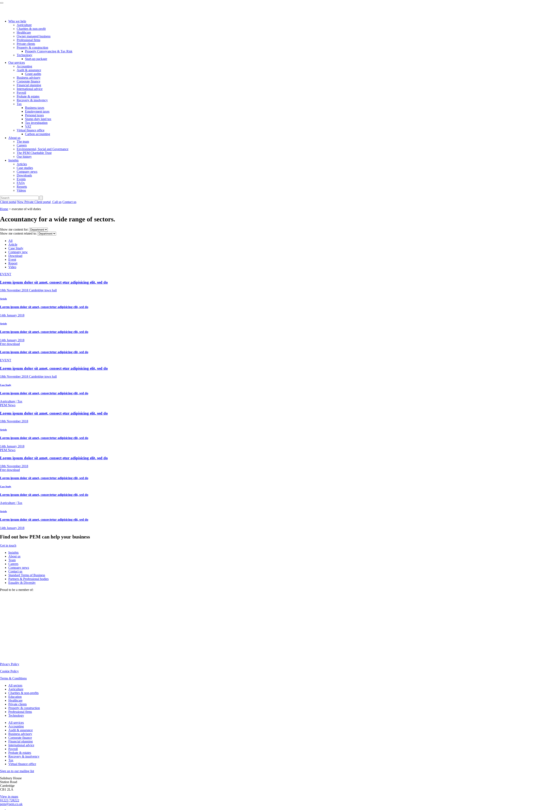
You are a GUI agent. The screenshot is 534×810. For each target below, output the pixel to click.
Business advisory (28, 77)
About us (14, 138)
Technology (24, 55)
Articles (22, 164)
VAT (28, 126)
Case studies (25, 168)
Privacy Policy (9, 664)
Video (12, 267)
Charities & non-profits (23, 693)
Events (21, 179)
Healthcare (24, 32)
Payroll (21, 92)
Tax (19, 104)
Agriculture (24, 25)
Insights (13, 160)
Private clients (26, 44)
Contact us (69, 202)
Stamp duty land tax (38, 119)
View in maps (9, 796)
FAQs (21, 183)
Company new (18, 252)
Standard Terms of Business (26, 575)
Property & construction (32, 47)
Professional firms (28, 40)
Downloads (24, 175)
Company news (27, 171)
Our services (16, 62)
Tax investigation (36, 122)
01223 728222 (9, 800)
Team (12, 560)
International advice (30, 89)
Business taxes (34, 107)
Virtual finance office (30, 130)
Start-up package (36, 59)
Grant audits (33, 74)
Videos (21, 190)
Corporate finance (28, 81)
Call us (57, 202)
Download (15, 256)
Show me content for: (14, 229)
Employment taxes (37, 111)
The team (23, 141)
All (10, 240)
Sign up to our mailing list (17, 771)
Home (4, 209)
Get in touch (8, 545)
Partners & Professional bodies (28, 579)
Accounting (24, 66)
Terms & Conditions (13, 678)
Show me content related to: (18, 233)
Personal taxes (34, 115)
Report (12, 263)
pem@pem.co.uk (11, 804)
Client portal (8, 202)
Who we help (17, 21)
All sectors (15, 685)
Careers (22, 145)
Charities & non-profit (31, 28)
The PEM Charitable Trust (34, 153)
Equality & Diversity (22, 582)
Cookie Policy (9, 671)
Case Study (15, 248)
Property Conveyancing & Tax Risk (48, 51)
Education (15, 696)
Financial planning (29, 85)
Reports (22, 186)
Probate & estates (28, 96)
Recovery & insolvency (32, 100)
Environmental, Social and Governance (42, 149)
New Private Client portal (34, 202)
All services (16, 722)
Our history (24, 156)
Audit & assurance (29, 70)
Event (12, 259)
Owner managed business (33, 36)
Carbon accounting (37, 134)
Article (12, 244)
